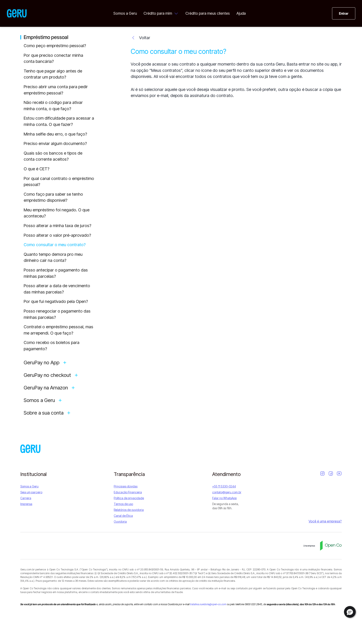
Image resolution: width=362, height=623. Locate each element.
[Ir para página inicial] (17, 13)
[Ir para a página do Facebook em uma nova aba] (330, 473)
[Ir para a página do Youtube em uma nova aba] (339, 473)
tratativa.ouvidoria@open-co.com (208, 604)
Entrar (343, 13)
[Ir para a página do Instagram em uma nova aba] (322, 473)
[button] (350, 612)
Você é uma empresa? (325, 521)
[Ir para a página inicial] (30, 448)
